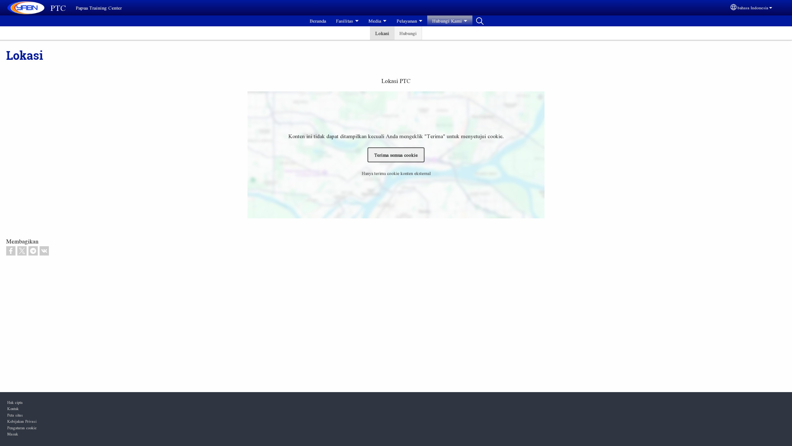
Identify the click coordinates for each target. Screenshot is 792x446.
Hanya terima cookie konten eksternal (396, 173)
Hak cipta (15, 402)
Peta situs (15, 415)
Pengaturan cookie (22, 428)
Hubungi (408, 33)
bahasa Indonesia (753, 8)
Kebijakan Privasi (22, 421)
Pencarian (479, 20)
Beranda (318, 20)
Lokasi (382, 33)
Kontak (13, 408)
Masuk (12, 434)
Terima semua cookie (396, 155)
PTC (58, 7)
